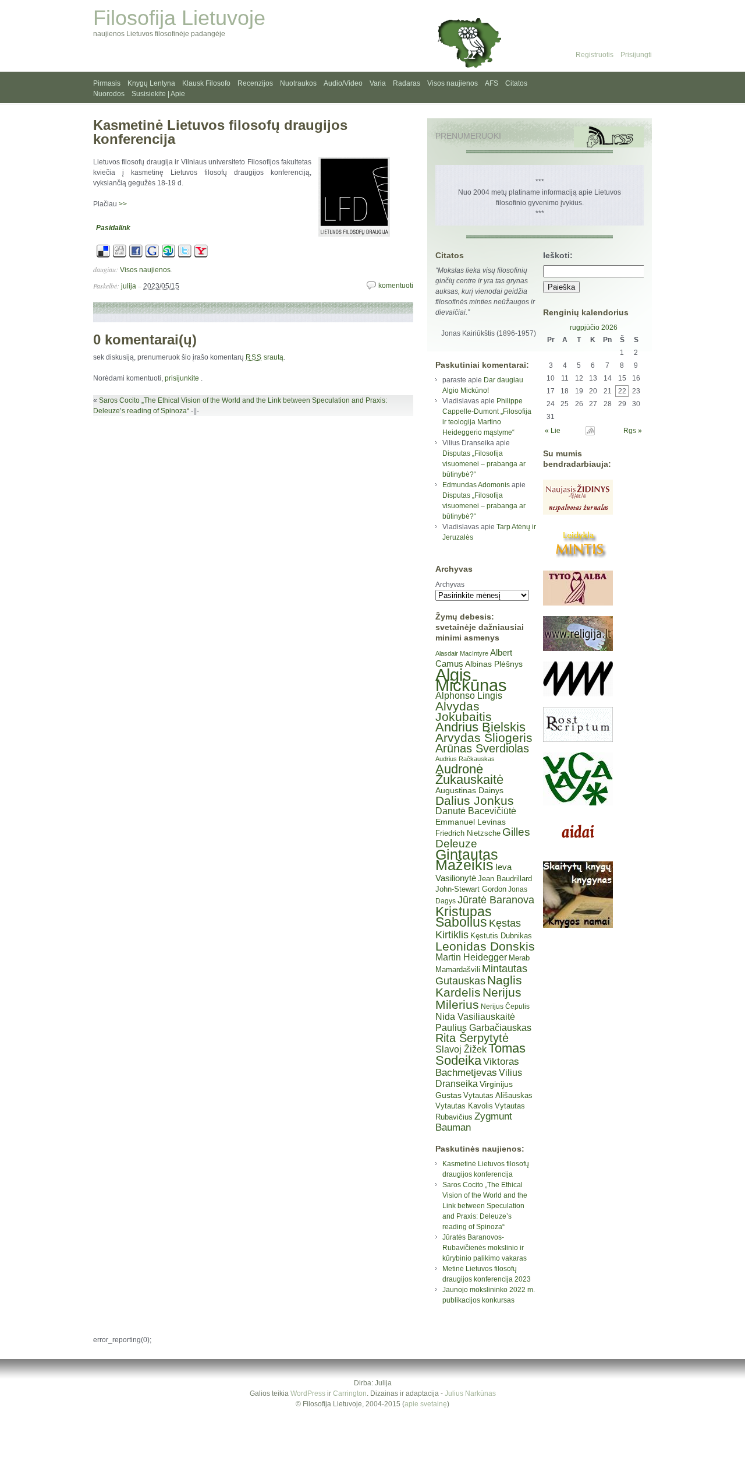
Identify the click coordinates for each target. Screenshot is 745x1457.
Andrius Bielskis (480, 727)
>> (123, 204)
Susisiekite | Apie (158, 94)
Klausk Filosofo (206, 83)
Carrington (350, 1393)
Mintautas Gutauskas (481, 975)
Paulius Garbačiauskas (483, 1027)
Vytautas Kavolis (464, 1105)
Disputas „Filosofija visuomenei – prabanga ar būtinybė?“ (484, 463)
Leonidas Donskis (485, 946)
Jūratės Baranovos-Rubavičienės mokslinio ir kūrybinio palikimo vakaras (484, 1247)
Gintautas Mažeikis (466, 859)
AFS (491, 83)
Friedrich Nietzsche (468, 833)
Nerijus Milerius (478, 998)
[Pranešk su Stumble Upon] (168, 256)
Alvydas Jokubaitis (463, 711)
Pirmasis (106, 83)
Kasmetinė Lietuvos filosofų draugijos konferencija (220, 132)
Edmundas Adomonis (476, 485)
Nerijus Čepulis (505, 1006)
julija (128, 286)
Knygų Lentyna (151, 83)
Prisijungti (636, 55)
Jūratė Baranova (495, 900)
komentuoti (395, 285)
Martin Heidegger (471, 957)
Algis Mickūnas (471, 680)
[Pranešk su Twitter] (185, 256)
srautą (264, 357)
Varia (378, 83)
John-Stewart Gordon (470, 889)
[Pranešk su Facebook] (136, 256)
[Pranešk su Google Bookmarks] (152, 256)
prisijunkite (182, 378)
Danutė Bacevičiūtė (475, 811)
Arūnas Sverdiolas (482, 748)
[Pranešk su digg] (119, 256)
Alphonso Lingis (468, 696)
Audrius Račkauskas (465, 758)
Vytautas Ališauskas (498, 1095)
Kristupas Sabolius (463, 917)
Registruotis (594, 55)
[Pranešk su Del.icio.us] (103, 256)
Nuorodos (109, 94)
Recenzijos (255, 83)
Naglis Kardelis (478, 986)
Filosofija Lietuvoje (179, 18)
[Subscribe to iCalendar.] (590, 433)
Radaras (406, 83)
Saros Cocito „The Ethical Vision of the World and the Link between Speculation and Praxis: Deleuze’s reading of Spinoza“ (484, 1206)
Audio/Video (343, 83)
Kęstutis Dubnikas (501, 935)
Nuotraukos (298, 83)
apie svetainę (426, 1404)
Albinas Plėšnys (494, 663)
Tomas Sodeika (480, 1054)
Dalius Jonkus (474, 800)
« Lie (552, 431)
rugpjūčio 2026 (594, 327)
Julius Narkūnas (470, 1393)
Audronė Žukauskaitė (469, 774)
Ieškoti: (558, 255)
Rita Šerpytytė (472, 1038)
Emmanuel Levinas (470, 821)
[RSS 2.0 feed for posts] (609, 136)
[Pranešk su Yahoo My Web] (201, 256)
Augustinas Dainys (469, 790)
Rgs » (632, 431)
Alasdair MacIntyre (461, 653)
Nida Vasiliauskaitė (475, 1017)
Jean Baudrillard (505, 878)
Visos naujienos (452, 83)
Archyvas (449, 584)
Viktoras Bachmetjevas (477, 1067)
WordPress (307, 1393)
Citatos (516, 83)
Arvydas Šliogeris (484, 737)
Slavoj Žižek (461, 1049)
